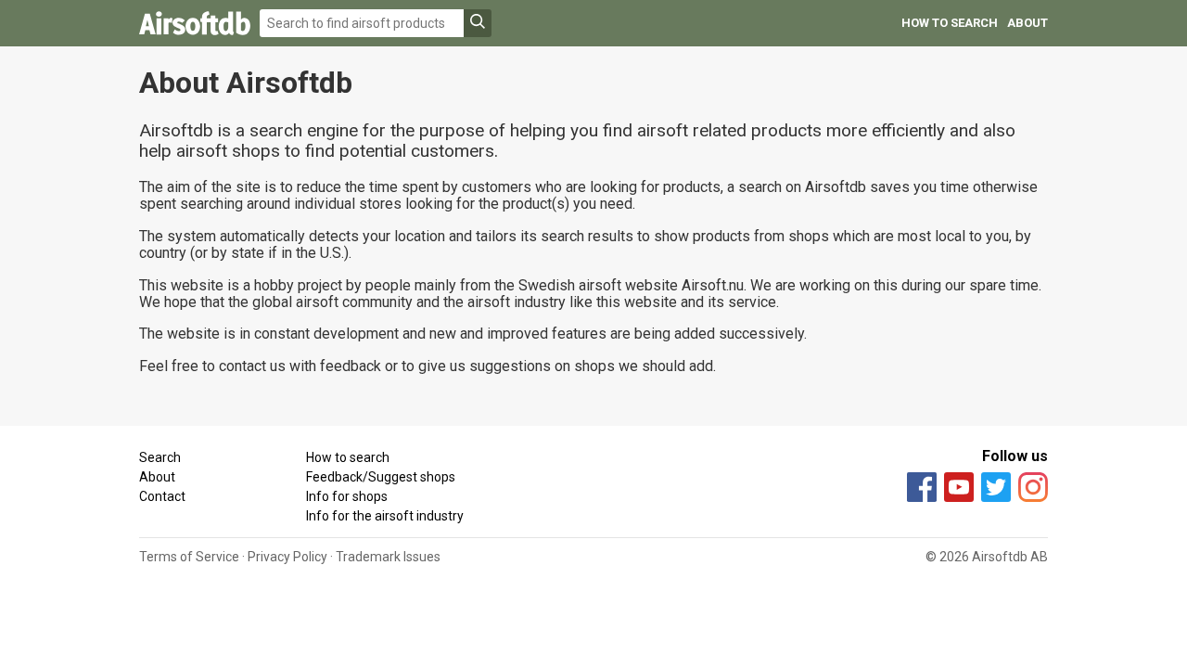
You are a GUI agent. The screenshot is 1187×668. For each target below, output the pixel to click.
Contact (162, 496)
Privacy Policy (287, 556)
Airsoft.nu (713, 285)
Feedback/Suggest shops (380, 476)
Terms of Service (189, 556)
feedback (350, 366)
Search (160, 457)
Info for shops (347, 496)
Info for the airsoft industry (385, 515)
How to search (949, 23)
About (1027, 23)
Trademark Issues (388, 556)
